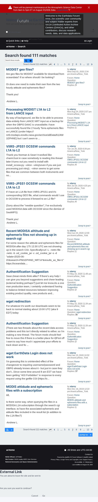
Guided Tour (36, 39)
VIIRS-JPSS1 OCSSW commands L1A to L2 (77, 161)
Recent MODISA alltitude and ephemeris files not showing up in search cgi (78, 246)
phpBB (67, 457)
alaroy (73, 69)
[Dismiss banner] (89, 7)
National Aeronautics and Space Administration (21, 462)
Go (43, 496)
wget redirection (83, 312)
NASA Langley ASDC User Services (25, 459)
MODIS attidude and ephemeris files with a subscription (77, 402)
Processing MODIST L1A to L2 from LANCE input (78, 124)
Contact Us (89, 454)
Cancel (35, 496)
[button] (50, 64)
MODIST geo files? (75, 83)
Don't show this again (14, 32)
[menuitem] (88, 40)
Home (77, 78)
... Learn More (61, 10)
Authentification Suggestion (74, 286)
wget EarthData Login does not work (77, 367)
